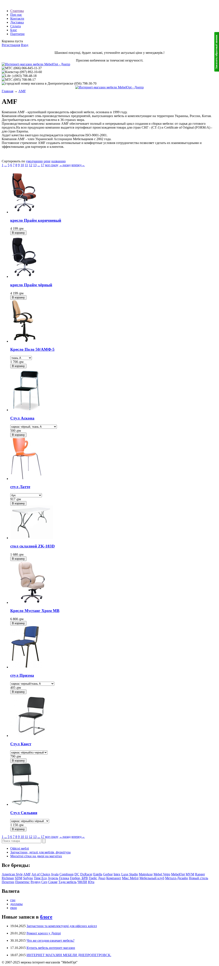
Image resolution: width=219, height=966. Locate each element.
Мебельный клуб (151, 878)
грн (12, 900)
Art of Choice (40, 874)
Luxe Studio (129, 874)
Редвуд (35, 882)
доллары (16, 904)
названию (58, 161)
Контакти (17, 18)
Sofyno (28, 878)
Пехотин (8, 882)
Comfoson (66, 874)
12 (30, 165)
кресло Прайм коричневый (35, 220)
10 (22, 165)
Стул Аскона (22, 418)
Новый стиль (198, 878)
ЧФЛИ (82, 882)
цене (47, 161)
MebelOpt (178, 874)
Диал (101, 878)
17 (42, 165)
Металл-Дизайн (176, 878)
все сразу (51, 165)
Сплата (15, 26)
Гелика (64, 878)
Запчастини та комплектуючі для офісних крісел (62, 926)
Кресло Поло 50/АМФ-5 (32, 349)
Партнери (17, 34)
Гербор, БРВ (79, 878)
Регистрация (11, 45)
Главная (7, 91)
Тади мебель (67, 882)
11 (26, 165)
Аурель (53, 878)
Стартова (17, 11)
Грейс (93, 878)
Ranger (200, 874)
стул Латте (20, 486)
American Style (12, 874)
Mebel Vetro (162, 874)
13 (35, 165)
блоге (46, 917)
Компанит (113, 878)
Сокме (53, 882)
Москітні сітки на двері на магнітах (36, 856)
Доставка (17, 22)
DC (76, 874)
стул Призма (22, 675)
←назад (65, 165)
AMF (22, 91)
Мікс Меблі (130, 878)
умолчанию (34, 161)
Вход (24, 45)
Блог (13, 30)
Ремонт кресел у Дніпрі (44, 933)
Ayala (55, 874)
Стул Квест (20, 744)
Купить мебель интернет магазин (51, 948)
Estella (97, 874)
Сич (44, 882)
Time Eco (40, 878)
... (5, 165)
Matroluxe (146, 874)
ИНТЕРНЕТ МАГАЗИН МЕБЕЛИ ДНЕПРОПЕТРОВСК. (69, 955)
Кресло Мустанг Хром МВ (34, 610)
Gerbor (108, 874)
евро (13, 908)
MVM (190, 874)
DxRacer (86, 874)
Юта (91, 882)
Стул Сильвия (23, 812)
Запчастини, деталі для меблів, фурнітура (40, 852)
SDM (18, 878)
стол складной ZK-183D (32, 546)
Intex (117, 874)
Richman (8, 878)
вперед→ (78, 165)
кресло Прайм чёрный (31, 285)
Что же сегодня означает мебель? (50, 940)
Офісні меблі (19, 848)
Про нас (16, 14)
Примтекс (22, 882)
